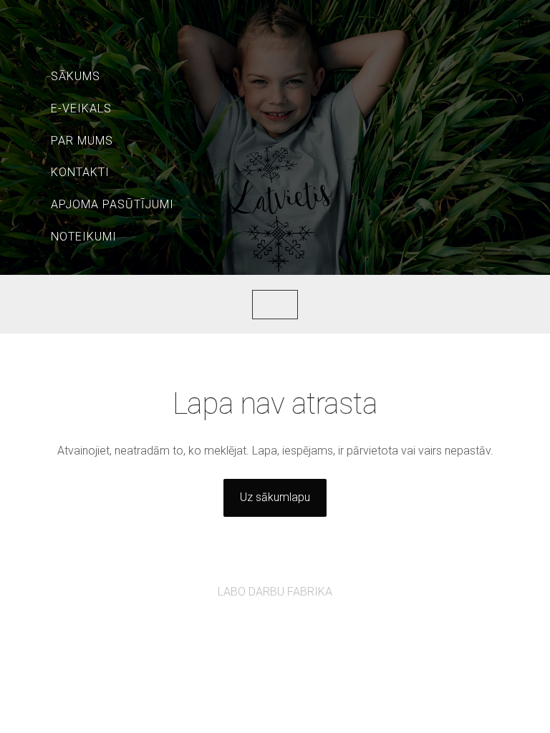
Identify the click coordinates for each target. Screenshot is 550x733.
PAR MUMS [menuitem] (82, 140)
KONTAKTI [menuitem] (80, 172)
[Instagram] (290, 631)
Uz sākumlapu (275, 497)
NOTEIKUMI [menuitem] (84, 236)
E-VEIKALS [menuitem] (81, 108)
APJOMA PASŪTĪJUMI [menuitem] (112, 204)
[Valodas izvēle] (526, 23)
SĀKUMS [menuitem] (75, 76)
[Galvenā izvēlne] (23, 23)
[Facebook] (259, 631)
